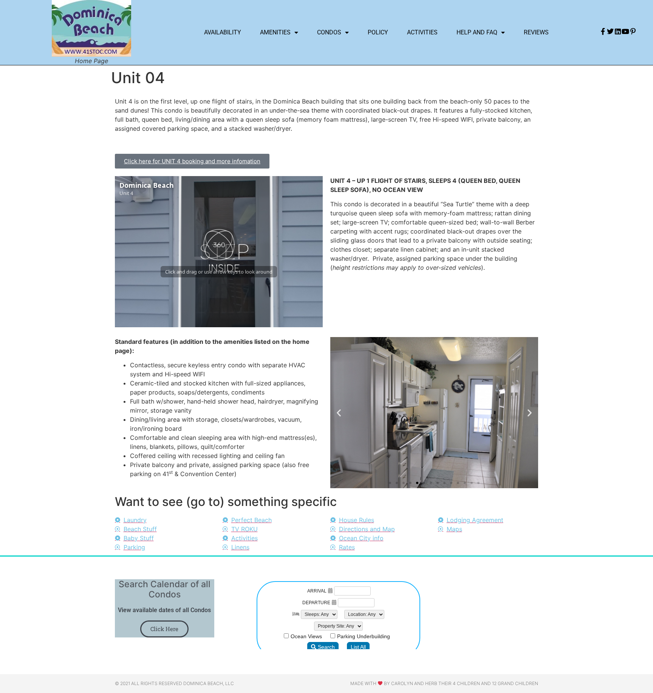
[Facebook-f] (602, 31)
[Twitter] (610, 31)
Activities (422, 32)
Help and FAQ (476, 32)
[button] (339, 412)
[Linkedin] (617, 31)
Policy (378, 32)
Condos (329, 32)
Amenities (275, 32)
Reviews (536, 32)
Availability (222, 32)
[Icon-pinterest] (633, 31)
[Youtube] (625, 31)
